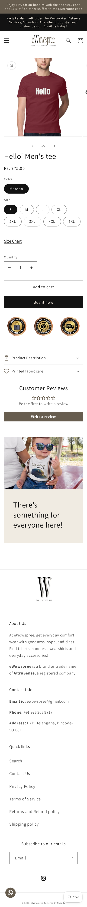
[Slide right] (54, 146)
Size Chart (13, 241)
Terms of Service (25, 799)
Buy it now (43, 302)
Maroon (16, 188)
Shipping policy (24, 824)
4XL (52, 221)
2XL (13, 221)
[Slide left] (32, 146)
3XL (32, 221)
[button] (7, 41)
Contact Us (19, 773)
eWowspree (37, 902)
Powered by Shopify (54, 902)
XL (59, 209)
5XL (72, 221)
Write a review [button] (43, 416)
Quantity (10, 257)
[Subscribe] (71, 858)
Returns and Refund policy (34, 811)
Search (15, 761)
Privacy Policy (22, 786)
